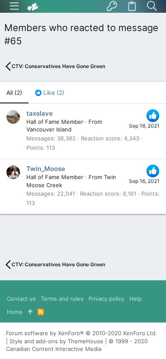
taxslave (39, 113)
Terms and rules (62, 298)
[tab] (50, 92)
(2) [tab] (14, 92)
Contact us (21, 298)
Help (135, 298)
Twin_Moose (45, 169)
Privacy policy (106, 298)
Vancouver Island (49, 129)
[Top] (30, 311)
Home (15, 311)
